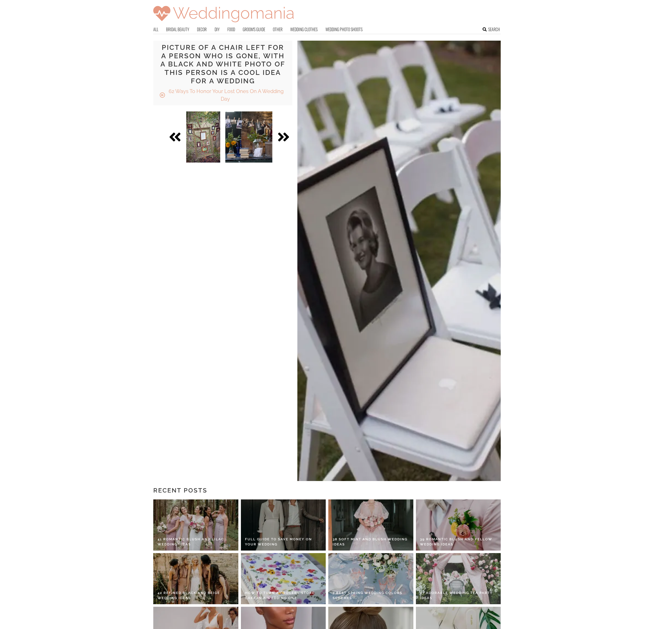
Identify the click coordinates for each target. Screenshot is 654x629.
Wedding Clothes (304, 29)
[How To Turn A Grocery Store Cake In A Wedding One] (283, 578)
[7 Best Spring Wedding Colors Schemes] (370, 578)
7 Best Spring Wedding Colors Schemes (367, 595)
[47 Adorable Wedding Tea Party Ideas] (458, 578)
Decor (202, 29)
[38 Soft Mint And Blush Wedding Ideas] (370, 525)
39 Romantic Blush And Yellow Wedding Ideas (456, 541)
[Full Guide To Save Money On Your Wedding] (283, 525)
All (155, 29)
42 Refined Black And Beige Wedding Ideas (189, 595)
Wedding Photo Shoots (344, 29)
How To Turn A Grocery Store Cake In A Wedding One (280, 595)
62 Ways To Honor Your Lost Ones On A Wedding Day (225, 95)
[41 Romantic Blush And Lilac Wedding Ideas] (195, 525)
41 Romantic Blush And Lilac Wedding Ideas (191, 541)
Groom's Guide (254, 29)
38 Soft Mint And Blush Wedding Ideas (370, 541)
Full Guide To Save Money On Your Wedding (278, 541)
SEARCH (494, 29)
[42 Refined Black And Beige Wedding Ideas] (195, 578)
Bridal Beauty (177, 29)
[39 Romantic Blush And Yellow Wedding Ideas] (458, 525)
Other (278, 29)
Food (231, 29)
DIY (217, 29)
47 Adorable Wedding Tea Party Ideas (456, 595)
